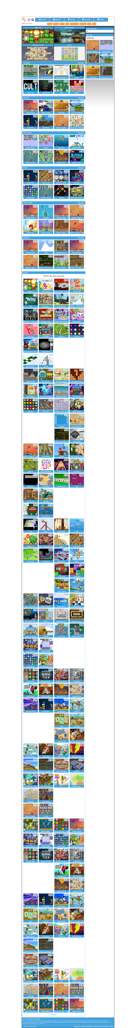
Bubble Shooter (49, 1022)
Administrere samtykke (28, 23)
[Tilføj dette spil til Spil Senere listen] (34, 66)
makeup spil (75, 1021)
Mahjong (55, 1022)
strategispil (25, 1022)
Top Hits (72, 19)
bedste (41, 1023)
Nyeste (45, 276)
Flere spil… (81, 63)
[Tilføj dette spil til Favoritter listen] (36, 66)
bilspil (105, 1021)
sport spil (100, 1021)
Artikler (101, 19)
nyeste (36, 1023)
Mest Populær (60, 276)
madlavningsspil (67, 1021)
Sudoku (62, 1022)
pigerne (55, 1021)
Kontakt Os (77, 1026)
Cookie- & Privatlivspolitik (101, 1026)
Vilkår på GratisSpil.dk (87, 1026)
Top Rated (87, 19)
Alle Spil (43, 19)
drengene (91, 1021)
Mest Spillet (53, 276)
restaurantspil (83, 1021)
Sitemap (111, 1026)
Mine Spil (58, 19)
